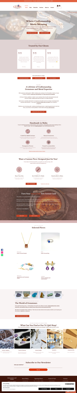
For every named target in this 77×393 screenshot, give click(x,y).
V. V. (53, 66)
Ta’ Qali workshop (38, 126)
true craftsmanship (50, 107)
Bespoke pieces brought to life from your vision (38, 353)
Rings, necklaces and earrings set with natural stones (6, 352)
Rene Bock (24, 66)
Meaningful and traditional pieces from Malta (54, 353)
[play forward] (62, 295)
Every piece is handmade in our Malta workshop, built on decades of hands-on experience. (28, 138)
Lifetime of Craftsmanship (39, 87)
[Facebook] (2, 250)
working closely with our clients (43, 102)
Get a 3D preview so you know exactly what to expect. (38, 178)
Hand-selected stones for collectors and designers (22, 353)
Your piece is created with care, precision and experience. (57, 178)
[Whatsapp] (2, 255)
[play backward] (14, 295)
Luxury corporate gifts (71, 352)
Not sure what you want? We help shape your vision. (19, 178)
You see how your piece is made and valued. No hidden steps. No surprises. (27, 148)
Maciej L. (38, 66)
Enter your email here (18, 364)
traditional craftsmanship (36, 94)
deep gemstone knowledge (49, 94)
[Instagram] (2, 252)
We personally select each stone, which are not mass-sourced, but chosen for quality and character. (49, 138)
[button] (57, 5)
